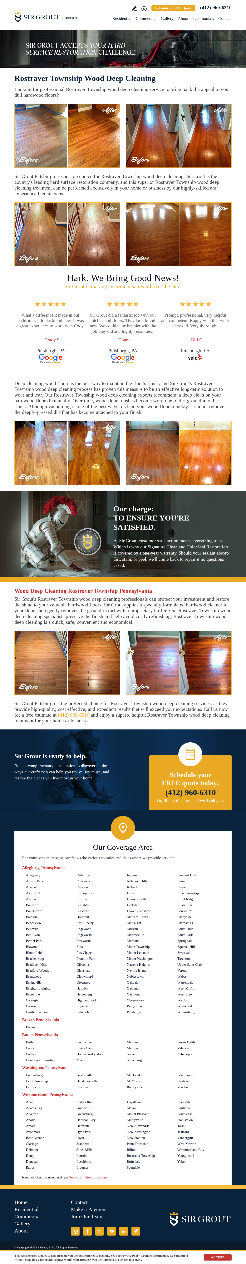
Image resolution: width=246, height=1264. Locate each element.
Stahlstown (185, 1120)
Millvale (133, 929)
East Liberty (85, 923)
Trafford (183, 1132)
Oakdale (132, 982)
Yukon (181, 1161)
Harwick (82, 988)
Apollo (31, 1120)
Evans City (84, 1048)
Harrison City (86, 1120)
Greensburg (84, 1114)
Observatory (135, 1000)
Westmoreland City (190, 1150)
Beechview (33, 923)
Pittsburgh (134, 1012)
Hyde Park (83, 1132)
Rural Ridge (185, 899)
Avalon (31, 899)
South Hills (185, 929)
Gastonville (84, 1075)
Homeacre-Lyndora (89, 1054)
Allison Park (34, 881)
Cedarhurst (84, 875)
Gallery (167, 18)
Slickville (184, 1102)
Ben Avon (33, 935)
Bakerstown (34, 911)
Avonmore (33, 1132)
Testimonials (203, 18)
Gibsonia (82, 964)
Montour (133, 941)
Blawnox (32, 947)
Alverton (32, 1114)
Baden (30, 1027)
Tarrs (180, 1126)
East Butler (84, 1042)
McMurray (134, 1081)
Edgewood (83, 929)
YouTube (111, 1231)
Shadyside (184, 917)
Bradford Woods (37, 970)
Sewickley (184, 911)
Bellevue (32, 929)
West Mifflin (186, 988)
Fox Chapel (84, 953)
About (183, 18)
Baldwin (32, 917)
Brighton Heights (38, 988)
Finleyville (33, 1087)
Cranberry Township (40, 1060)
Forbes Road (85, 1102)
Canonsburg (34, 1075)
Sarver (131, 1054)
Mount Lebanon (138, 953)
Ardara (31, 1126)
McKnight (134, 923)
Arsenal (31, 887)
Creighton (83, 905)
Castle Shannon (37, 1012)
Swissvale (184, 953)
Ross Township (188, 893)
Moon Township (138, 947)
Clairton (82, 887)
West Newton (186, 1144)
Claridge (32, 1144)
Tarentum (184, 958)
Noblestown (135, 976)
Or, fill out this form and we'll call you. (190, 800)
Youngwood (185, 1156)
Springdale (184, 941)
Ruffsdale (133, 1161)
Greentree (83, 982)
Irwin (80, 1138)
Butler (30, 1042)
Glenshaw (83, 970)
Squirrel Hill (186, 947)
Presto (181, 887)
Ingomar (133, 875)
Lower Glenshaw (139, 911)
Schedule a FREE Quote (173, 8)
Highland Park (86, 1000)
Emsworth (83, 941)
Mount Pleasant (138, 1114)
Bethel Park (34, 941)
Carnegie (32, 1000)
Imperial (82, 1006)
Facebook (87, 1231)
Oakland (133, 988)
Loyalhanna (135, 1102)
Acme (30, 1102)
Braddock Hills (36, 964)
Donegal (32, 1161)
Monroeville (135, 935)
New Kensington (138, 1132)
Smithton (183, 1108)
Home (20, 1202)
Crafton (81, 899)
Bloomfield (34, 953)
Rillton (131, 1150)
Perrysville (134, 1006)
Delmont (32, 1150)
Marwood (133, 1042)
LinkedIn (123, 1231)
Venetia (182, 1087)
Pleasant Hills (187, 875)
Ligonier (82, 1167)
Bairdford (32, 905)
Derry (30, 1156)
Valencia (183, 1048)
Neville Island (136, 970)
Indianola (83, 1012)
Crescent (82, 911)
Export (30, 1167)
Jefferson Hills (137, 881)
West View (185, 994)
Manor (131, 1108)
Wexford (183, 1000)
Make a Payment (89, 1209)
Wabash (182, 976)
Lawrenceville (137, 899)
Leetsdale (133, 905)
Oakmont (133, 994)
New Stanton (136, 1138)
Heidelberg (84, 994)
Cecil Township (37, 1081)
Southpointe (185, 1075)
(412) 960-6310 (216, 7)
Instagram (75, 1231)
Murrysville (135, 1120)
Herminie (83, 1126)
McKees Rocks (137, 917)
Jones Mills (84, 1150)
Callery (31, 1054)
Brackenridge (35, 958)
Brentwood (33, 976)
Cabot (30, 1048)
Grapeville (83, 1108)
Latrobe (81, 1156)
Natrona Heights (138, 964)
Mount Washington (140, 958)
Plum (181, 881)
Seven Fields (186, 1042)
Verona (182, 970)
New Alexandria (138, 1126)
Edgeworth (84, 935)
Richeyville (135, 1087)
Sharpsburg (185, 923)
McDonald (134, 1075)
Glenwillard (84, 976)
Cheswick (83, 881)
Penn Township (137, 1144)
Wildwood (184, 1006)
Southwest (184, 1114)
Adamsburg (34, 1108)
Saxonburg (134, 1060)
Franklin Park (86, 958)
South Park (185, 935)
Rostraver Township (141, 1156)
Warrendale (185, 982)
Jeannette (82, 1144)
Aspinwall (33, 893)
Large (131, 893)
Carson (31, 1006)
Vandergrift (185, 1138)
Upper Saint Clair (189, 964)
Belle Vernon (35, 1138)
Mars (80, 1060)
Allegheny (33, 875)
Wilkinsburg (185, 1012)
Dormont (82, 917)
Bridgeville (34, 982)
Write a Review (134, 8)
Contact (225, 18)
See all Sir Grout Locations (88, 1177)
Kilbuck (132, 887)
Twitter (99, 1231)
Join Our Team (86, 1216)
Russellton (184, 905)
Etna (79, 947)
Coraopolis (84, 893)
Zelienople (184, 1054)
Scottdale (133, 1167)
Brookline (33, 994)
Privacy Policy (130, 1255)
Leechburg (83, 1161)
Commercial (146, 18)
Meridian (133, 1048)
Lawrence (83, 1087)
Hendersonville (87, 1081)
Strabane (183, 1081)
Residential (121, 18)
